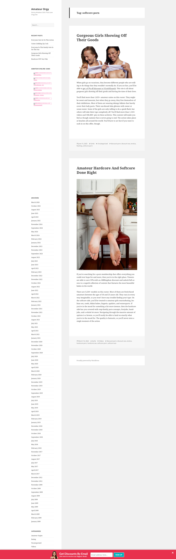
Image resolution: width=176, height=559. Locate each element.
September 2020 (37, 353)
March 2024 (35, 235)
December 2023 (36, 246)
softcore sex (112, 343)
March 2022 (35, 298)
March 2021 (35, 334)
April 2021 (34, 331)
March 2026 (35, 202)
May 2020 (34, 364)
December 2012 (36, 477)
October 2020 (36, 349)
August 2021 (35, 320)
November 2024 (36, 224)
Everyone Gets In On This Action (42, 40)
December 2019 (36, 382)
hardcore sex (92, 343)
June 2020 (34, 360)
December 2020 (36, 342)
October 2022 (36, 283)
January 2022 (36, 305)
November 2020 (36, 345)
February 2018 (36, 448)
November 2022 (36, 279)
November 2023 (36, 250)
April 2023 (34, 268)
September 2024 (37, 228)
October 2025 (36, 206)
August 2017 (35, 459)
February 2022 (36, 301)
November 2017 (36, 452)
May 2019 (34, 408)
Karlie (92, 144)
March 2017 (35, 474)
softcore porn (88, 146)
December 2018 (36, 426)
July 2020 (34, 356)
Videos (33, 547)
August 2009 (35, 496)
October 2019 (36, 389)
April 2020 (34, 367)
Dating (33, 539)
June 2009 (34, 503)
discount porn (116, 144)
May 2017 (34, 466)
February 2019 (36, 419)
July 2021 (34, 323)
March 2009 (35, 514)
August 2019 (35, 397)
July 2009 (34, 499)
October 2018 (36, 433)
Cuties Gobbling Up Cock (39, 44)
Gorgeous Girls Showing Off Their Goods (102, 37)
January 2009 (36, 521)
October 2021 (36, 316)
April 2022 (34, 294)
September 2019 (37, 393)
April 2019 (34, 411)
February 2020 (36, 375)
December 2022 (36, 276)
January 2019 (36, 422)
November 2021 (36, 312)
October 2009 (36, 488)
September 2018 (37, 437)
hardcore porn (82, 343)
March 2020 (35, 371)
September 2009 (37, 492)
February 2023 (36, 272)
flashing (79, 146)
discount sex (125, 144)
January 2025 (36, 221)
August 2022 (35, 287)
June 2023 (34, 265)
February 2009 (36, 518)
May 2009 (34, 507)
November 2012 (36, 481)
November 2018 (36, 430)
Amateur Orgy (40, 9)
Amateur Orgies (36, 536)
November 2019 (36, 386)
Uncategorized (36, 543)
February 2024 (36, 239)
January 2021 (36, 338)
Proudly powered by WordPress (88, 361)
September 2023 (37, 254)
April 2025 (34, 217)
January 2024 (36, 243)
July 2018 (34, 441)
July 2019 (34, 400)
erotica (133, 144)
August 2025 (35, 210)
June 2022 (34, 290)
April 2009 (34, 510)
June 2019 (34, 404)
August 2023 (35, 257)
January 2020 (36, 378)
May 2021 (34, 327)
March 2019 (35, 415)
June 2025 (34, 213)
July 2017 (34, 463)
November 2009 (36, 485)
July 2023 (34, 261)
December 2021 (36, 309)
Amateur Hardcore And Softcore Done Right (106, 170)
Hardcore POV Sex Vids (39, 59)
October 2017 (36, 455)
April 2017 (34, 470)
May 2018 (34, 444)
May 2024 (34, 232)
